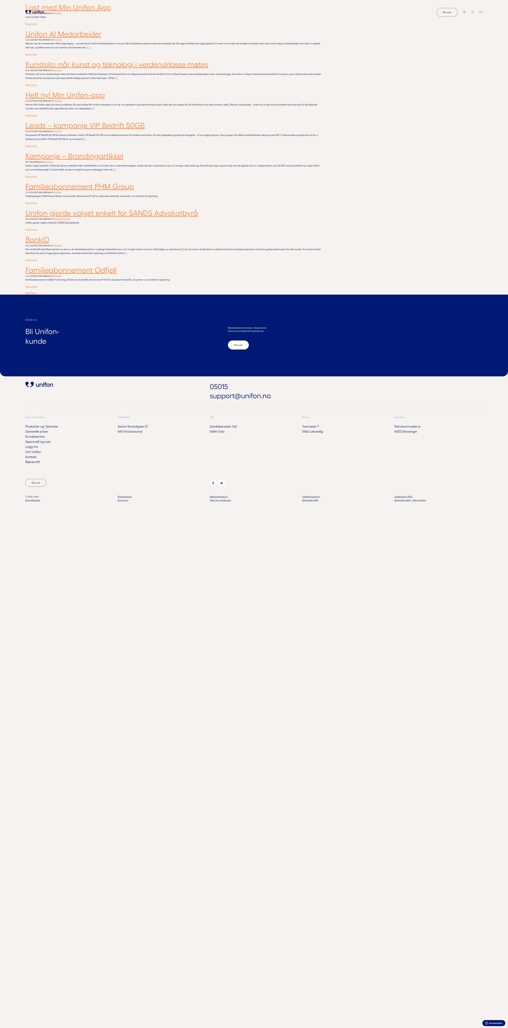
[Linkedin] (221, 482)
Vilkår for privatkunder (220, 500)
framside (58, 219)
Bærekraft (32, 462)
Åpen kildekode (32, 500)
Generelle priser (36, 431)
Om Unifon (33, 452)
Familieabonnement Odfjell (71, 269)
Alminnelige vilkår (310, 500)
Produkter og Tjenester (41, 426)
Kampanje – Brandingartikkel (74, 155)
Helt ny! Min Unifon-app (65, 94)
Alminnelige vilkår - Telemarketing (410, 500)
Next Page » (31, 293)
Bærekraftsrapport (219, 496)
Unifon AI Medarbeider (63, 33)
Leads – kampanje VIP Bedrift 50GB (85, 124)
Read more (31, 54)
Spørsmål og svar (38, 441)
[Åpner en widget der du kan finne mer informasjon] (493, 1023)
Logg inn (31, 446)
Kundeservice (35, 436)
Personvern (123, 500)
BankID (37, 239)
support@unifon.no (240, 395)
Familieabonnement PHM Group (79, 185)
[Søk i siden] (464, 12)
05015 (219, 386)
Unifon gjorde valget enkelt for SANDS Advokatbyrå (111, 212)
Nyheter (58, 40)
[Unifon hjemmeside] (34, 12)
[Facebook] (213, 482)
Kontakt (31, 457)
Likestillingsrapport (311, 496)
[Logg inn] (472, 12)
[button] (481, 12)
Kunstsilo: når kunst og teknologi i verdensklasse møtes (116, 63)
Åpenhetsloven (125, 496)
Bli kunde (447, 12)
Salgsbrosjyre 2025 (403, 496)
